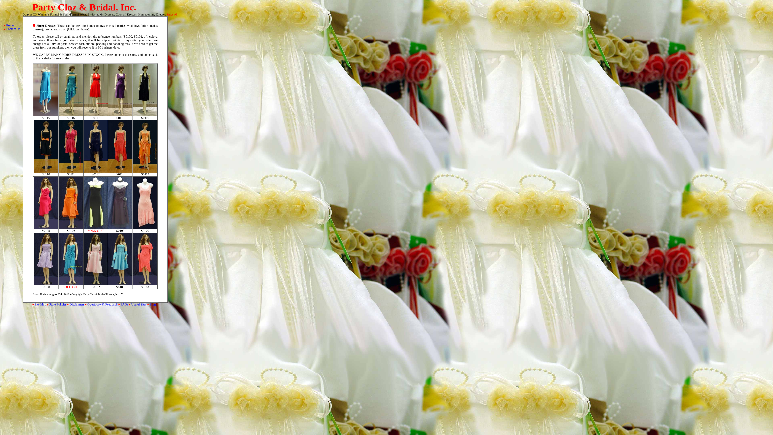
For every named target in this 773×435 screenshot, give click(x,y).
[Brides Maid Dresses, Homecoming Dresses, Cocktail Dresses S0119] (145, 115)
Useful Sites (139, 304)
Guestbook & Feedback (102, 304)
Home (10, 25)
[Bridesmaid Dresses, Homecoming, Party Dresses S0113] (120, 171)
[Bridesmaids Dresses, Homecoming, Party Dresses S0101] (71, 284)
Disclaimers (76, 304)
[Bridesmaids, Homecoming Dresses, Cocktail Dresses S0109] (145, 228)
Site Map (40, 304)
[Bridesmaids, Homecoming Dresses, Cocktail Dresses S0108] (120, 228)
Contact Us (13, 29)
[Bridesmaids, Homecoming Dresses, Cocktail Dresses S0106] (71, 228)
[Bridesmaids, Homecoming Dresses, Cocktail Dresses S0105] (46, 228)
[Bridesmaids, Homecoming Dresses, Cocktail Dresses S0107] (96, 228)
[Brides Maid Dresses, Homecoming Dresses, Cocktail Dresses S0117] (96, 115)
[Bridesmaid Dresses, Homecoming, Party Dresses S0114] (145, 171)
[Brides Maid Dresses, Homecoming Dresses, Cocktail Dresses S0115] (45, 115)
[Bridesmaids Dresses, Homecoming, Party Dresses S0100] (46, 284)
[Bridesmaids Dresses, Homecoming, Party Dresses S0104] (145, 284)
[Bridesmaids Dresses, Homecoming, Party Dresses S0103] (120, 284)
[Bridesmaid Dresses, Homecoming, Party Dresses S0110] (46, 171)
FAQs (124, 304)
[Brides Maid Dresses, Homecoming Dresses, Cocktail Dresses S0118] (120, 115)
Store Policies (57, 304)
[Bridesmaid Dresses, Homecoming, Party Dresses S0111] (71, 171)
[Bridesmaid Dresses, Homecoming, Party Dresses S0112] (96, 171)
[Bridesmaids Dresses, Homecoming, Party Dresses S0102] (96, 284)
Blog (153, 304)
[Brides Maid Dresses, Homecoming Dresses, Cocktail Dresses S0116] (71, 115)
